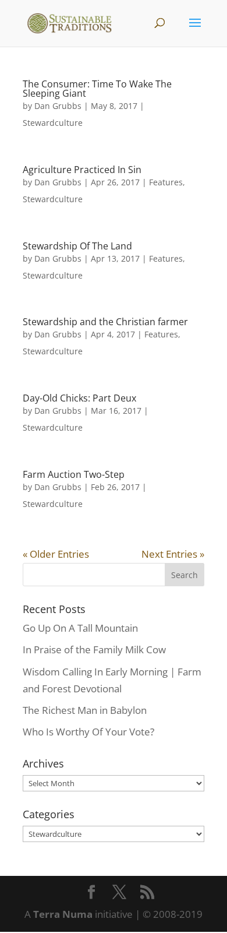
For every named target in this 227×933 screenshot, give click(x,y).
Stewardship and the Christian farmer (105, 321)
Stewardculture (53, 122)
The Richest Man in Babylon (85, 710)
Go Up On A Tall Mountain (80, 628)
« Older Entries (56, 554)
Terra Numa (63, 914)
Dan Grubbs (57, 105)
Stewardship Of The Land (77, 246)
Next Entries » (172, 554)
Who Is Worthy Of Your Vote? (88, 731)
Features (166, 182)
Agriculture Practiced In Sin (82, 169)
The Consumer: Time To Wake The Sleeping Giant (97, 89)
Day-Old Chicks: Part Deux (79, 398)
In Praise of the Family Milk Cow (94, 649)
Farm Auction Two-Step (74, 474)
